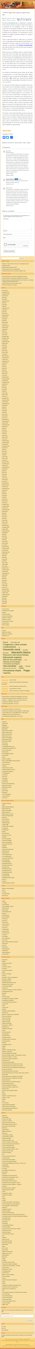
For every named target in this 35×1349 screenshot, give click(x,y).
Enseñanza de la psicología (8, 610)
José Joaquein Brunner (7, 854)
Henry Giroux (5, 922)
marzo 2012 (4, 477)
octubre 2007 (5, 571)
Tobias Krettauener (6, 952)
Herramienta (4, 987)
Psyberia (4, 1042)
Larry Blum (4, 934)
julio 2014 (4, 428)
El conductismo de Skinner (7, 701)
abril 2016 (4, 391)
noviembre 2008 (5, 548)
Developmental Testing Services (9, 1170)
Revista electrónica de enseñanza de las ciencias (12, 1063)
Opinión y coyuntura (16, 18)
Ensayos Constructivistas (25, 45)
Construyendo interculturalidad (8, 1159)
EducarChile (4, 1172)
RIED (3, 1092)
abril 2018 (4, 348)
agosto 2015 (4, 405)
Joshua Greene (5, 931)
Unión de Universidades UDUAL (9, 1301)
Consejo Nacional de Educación (8, 1156)
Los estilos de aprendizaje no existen (19, 276)
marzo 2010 (4, 520)
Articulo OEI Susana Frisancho (8, 1122)
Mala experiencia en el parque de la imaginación (12, 696)
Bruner (5, 642)
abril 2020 (4, 320)
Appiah (3, 901)
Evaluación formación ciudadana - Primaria (11, 1182)
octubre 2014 (5, 423)
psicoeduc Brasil (5, 867)
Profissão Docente (6, 1035)
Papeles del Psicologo (6, 1023)
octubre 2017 (5, 359)
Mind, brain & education (7, 1242)
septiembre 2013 (5, 446)
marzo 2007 (4, 583)
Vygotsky (28, 142)
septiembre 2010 (5, 509)
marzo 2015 (4, 414)
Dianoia (3, 831)
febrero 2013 (5, 458)
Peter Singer (4, 947)
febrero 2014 (5, 437)
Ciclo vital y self (15, 642)
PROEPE (4, 1260)
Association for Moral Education (8, 1126)
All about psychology (6, 803)
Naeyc (3, 1246)
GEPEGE (4, 845)
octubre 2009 (5, 529)
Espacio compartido (6, 758)
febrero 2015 (5, 415)
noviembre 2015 (5, 400)
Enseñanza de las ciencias (7, 984)
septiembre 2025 (5, 294)
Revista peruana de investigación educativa (11, 1081)
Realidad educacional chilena (8, 877)
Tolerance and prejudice (7, 1297)
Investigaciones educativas (8, 1000)
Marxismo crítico (5, 1239)
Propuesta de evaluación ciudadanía (9, 1263)
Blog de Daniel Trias (6, 808)
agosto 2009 (4, 532)
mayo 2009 (4, 537)
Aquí (11, 78)
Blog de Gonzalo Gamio (7, 734)
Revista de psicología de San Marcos (10, 1058)
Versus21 (4, 881)
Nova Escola (5, 1012)
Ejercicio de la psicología (12, 660)
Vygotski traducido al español (8, 882)
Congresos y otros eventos (15, 644)
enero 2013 (4, 460)
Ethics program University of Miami (9, 1180)
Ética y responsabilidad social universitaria (11, 760)
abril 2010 (4, 518)
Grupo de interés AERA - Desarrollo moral (11, 1202)
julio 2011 (4, 492)
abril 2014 (4, 433)
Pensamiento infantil (12, 670)
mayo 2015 (4, 410)
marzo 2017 (4, 371)
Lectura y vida (5, 1007)
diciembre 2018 (5, 336)
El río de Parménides (6, 838)
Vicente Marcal (5, 954)
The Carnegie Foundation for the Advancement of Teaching (14, 1292)
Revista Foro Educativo (7, 1069)
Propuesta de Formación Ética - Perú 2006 (11, 1265)
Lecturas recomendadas (7, 616)
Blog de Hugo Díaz (6, 812)
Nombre (5, 230)
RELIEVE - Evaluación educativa (9, 1049)
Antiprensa (4, 721)
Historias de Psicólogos (11, 662)
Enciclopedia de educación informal (9, 1175)
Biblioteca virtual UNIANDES (8, 888)
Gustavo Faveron (6, 764)
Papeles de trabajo (6, 1021)
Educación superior (12, 657)
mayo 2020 (4, 318)
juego (21, 666)
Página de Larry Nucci (7, 1253)
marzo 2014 (4, 435)
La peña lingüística (6, 773)
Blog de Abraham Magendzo (8, 806)
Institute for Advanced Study (8, 1212)
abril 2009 (4, 539)
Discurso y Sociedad (6, 973)
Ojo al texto (4, 776)
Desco (3, 890)
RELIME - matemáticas (7, 1051)
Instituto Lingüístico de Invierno (8, 769)
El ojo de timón (5, 755)
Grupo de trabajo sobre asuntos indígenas (11, 1203)
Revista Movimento (6, 1079)
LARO (3, 1005)
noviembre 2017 (5, 357)
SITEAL (4, 1283)
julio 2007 (4, 576)
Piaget (24, 142)
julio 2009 (4, 534)
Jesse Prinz (4, 927)
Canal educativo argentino (7, 1134)
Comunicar (4, 968)
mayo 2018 (4, 347)
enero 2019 (4, 334)
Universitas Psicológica (7, 1109)
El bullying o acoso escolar (7, 714)
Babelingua (4, 725)
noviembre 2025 (5, 292)
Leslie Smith (4, 939)
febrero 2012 (5, 479)
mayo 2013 (4, 453)
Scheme (4, 1094)
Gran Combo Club (6, 762)
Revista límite (5, 1074)
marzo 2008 (4, 562)
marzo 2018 (4, 350)
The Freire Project (6, 1294)
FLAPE (3, 1191)
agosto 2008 (4, 553)
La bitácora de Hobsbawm (7, 771)
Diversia (4, 975)
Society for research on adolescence (10, 1286)
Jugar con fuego (13, 679)
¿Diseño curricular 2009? (7, 703)
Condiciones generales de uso (24, 1340)
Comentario (6, 218)
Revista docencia (6, 1060)
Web (4, 237)
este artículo (11, 23)
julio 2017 (4, 364)
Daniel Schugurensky (6, 911)
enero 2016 (4, 396)
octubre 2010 (5, 507)
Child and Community (6, 1152)
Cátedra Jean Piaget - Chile (8, 1140)
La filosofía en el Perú (6, 1230)
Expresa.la (4, 1186)
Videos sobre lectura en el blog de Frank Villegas (20, 690)
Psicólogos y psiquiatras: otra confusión (19, 278)
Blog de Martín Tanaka (7, 739)
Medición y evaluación (6, 617)
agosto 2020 (4, 316)
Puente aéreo (5, 781)
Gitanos (4, 1198)
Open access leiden (6, 1017)
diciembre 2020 (5, 315)
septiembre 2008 (5, 552)
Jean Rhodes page (6, 1219)
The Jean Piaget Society (7, 1295)
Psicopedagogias (5, 874)
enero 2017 (4, 375)
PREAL (3, 1258)
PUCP (17, 1340)
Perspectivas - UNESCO (7, 1025)
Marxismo (4, 1237)
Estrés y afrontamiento (7, 842)
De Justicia (4, 1168)
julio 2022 (4, 302)
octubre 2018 (5, 340)
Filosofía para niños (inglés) (8, 1189)
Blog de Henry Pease (6, 735)
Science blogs (5, 790)
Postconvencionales (6, 1032)
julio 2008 (4, 555)
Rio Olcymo (4, 788)
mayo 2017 (4, 368)
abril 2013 (4, 454)
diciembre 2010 (5, 504)
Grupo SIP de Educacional (7, 849)
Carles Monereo (5, 904)
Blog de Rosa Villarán (6, 741)
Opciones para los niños (9, 668)
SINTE (3, 1281)
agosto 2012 (4, 468)
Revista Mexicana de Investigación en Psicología (12, 1076)
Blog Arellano (5, 728)
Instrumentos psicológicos (11, 664)
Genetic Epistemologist (7, 986)
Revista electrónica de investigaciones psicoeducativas (13, 1067)
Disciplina (25, 650)
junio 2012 (4, 472)
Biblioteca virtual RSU (6, 1131)
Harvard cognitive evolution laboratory (10, 1205)
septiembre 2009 (5, 530)
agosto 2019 (4, 329)
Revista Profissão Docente (7, 1083)
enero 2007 (4, 587)
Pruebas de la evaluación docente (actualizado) (12, 698)
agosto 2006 (4, 596)
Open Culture (5, 1249)
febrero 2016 (5, 394)
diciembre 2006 (5, 589)
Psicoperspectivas (6, 1041)
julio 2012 (4, 470)
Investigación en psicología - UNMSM (10, 998)
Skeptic (3, 1099)
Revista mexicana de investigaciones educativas (12, 1078)
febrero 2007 (5, 585)
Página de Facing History (7, 1251)
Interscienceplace (6, 996)
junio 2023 (4, 297)
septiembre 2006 (5, 594)
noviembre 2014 (5, 421)
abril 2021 (4, 311)
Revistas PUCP (5, 1088)
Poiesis (3, 1030)
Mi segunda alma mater (7, 1240)
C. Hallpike (4, 902)
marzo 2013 (4, 456)
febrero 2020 (5, 322)
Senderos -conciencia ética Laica (9, 1095)
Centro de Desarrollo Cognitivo (8, 1147)
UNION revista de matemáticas (8, 1106)
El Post (3, 757)
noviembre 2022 (5, 301)
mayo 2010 (4, 516)
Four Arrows (4, 918)
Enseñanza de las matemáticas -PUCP (10, 1177)
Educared (4, 1173)
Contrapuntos (5, 828)
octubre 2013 (5, 444)
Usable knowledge (6, 1302)
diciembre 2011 (5, 483)
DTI (29, 1339)
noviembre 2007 (5, 569)
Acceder (4, 630)
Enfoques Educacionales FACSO (9, 982)
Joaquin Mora (5, 1223)
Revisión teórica (5, 623)
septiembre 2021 (5, 308)
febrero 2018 (5, 352)
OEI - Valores (5, 1248)
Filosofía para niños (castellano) (9, 1187)
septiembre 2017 (5, 361)
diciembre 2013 (5, 440)
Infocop (3, 995)
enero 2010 (4, 523)
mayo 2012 (4, 474)
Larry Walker (5, 936)
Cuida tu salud (5, 751)
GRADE (4, 1200)
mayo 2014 (4, 431)
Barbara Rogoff (5, 1129)
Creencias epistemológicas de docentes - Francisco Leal (14, 1163)
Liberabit (4, 1009)
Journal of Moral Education (7, 1225)
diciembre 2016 (5, 377)
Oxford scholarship (6, 1019)
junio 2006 (4, 599)
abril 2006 (4, 603)
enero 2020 (4, 324)
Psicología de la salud (6, 868)
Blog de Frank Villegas (7, 810)
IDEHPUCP (4, 1207)
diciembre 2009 (5, 525)
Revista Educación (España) (8, 1062)
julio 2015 (4, 407)
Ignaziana (4, 993)
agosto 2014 (4, 426)
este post (17, 76)
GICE (3, 1196)
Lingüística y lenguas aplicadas (8, 1010)
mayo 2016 (4, 389)
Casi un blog (4, 743)
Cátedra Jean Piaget (6, 1138)
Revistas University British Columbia (9, 1090)
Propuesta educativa (6, 1037)
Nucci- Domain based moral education (10, 941)
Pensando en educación (7, 865)
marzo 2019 (4, 332)
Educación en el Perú (6, 835)
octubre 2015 (5, 401)
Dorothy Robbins (5, 917)
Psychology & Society (6, 1044)
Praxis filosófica (5, 1033)
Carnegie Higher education (7, 1136)
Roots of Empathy (6, 1276)
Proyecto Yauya (5, 1267)
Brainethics (4, 817)
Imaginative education (6, 1209)
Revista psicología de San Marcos (9, 1085)
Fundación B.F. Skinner (7, 1193)
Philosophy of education (7, 1028)
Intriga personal (5, 852)
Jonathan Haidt (5, 929)
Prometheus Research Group (8, 1262)
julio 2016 (4, 385)
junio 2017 (4, 366)
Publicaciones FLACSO (7, 1269)
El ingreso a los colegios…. (12, 284)
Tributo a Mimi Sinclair (6, 1299)
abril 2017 (4, 370)
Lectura (28, 666)
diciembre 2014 (5, 419)
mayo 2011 (4, 495)
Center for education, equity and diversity (10, 1143)
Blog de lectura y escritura (7, 813)
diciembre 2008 (5, 546)
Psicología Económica (6, 870)
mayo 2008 (4, 559)
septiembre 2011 (5, 488)
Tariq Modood (5, 950)
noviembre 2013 (5, 442)
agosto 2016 (4, 384)
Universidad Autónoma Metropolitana (9, 1108)
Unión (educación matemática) (8, 1104)
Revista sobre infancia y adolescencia (10, 1086)
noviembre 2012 (5, 463)
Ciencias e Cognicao (6, 966)
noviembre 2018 (5, 338)
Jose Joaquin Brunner (6, 856)
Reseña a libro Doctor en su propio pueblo (11, 269)
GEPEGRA (4, 847)
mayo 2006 (4, 601)
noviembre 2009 (5, 527)
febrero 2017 (5, 373)
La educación (5, 1003)
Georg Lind (4, 920)
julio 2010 (4, 513)
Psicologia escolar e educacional (9, 1039)
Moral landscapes (6, 859)
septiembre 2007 (5, 573)
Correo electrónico (7, 234)
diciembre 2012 (5, 461)
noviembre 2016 (5, 378)
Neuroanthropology (6, 861)
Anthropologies (5, 1117)
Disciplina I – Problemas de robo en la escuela (11, 700)
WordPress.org (5, 635)
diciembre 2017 (5, 355)
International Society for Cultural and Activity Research (13, 1214)
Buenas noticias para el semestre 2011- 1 (18, 686)
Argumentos (4, 959)
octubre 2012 (5, 465)
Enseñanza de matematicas (8, 1179)
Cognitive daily (5, 824)
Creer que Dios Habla (6, 750)
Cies (3, 1154)
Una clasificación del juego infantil (9, 716)
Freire (26, 659)
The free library (5, 1102)
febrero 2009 (5, 543)
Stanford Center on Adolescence (9, 1288)
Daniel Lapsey (5, 909)
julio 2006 (4, 598)
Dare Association (5, 1166)
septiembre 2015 (5, 403)
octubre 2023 (5, 295)
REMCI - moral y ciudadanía (8, 1274)
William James (5, 1304)
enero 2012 (4, 481)
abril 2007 (4, 582)
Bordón (3, 961)
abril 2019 (4, 331)
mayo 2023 (4, 299)
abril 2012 (4, 476)
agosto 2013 (4, 447)
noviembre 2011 (5, 484)
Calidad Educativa (6, 822)
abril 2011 (4, 497)
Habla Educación (5, 851)
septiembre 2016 (5, 382)
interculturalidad (9, 666)
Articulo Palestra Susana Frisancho (9, 1124)
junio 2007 (4, 578)
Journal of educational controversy (9, 1002)
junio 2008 (4, 557)
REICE (3, 1048)
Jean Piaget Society (6, 1218)
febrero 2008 (5, 564)
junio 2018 (4, 345)
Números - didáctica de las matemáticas (10, 1014)
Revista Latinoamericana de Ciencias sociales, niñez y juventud (15, 1072)
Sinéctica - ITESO (6, 1097)
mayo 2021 (4, 309)
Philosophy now (5, 1026)
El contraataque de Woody (7, 753)
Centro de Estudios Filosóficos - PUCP (10, 1149)
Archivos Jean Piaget (6, 1119)
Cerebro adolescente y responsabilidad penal (11, 712)
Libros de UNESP (6, 893)
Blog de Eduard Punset (7, 732)
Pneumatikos (5, 780)
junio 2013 (4, 451)
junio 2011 (4, 493)
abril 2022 (4, 306)
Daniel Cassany (5, 908)
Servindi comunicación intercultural (9, 1279)
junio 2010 (4, 514)
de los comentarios (7, 633)
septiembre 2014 (5, 424)
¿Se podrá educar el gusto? (15, 688)
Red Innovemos (5, 1272)
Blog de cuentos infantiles (7, 730)
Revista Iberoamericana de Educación (10, 1071)
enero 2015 (4, 417)
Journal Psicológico (6, 1226)
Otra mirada (4, 778)
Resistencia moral (6, 265)
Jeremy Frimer (5, 925)
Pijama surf (4, 1256)
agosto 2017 (4, 362)
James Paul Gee (5, 924)
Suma (3, 1101)
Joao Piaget (4, 1221)
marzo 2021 (4, 313)
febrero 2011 (5, 500)
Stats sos (4, 879)
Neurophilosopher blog (7, 863)
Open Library (5, 895)
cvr (19, 647)
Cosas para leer (5, 608)
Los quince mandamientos (7, 858)
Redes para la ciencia (6, 785)
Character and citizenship (7, 1150)
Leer (3, 1235)
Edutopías (4, 836)
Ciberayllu (4, 964)
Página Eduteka (5, 1255)
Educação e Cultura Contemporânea (9, 977)
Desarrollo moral (11, 649)
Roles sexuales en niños (16, 283)
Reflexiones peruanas (6, 787)
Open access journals (6, 1016)
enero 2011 (4, 502)
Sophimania (4, 792)
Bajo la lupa (4, 1127)
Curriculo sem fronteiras (7, 970)
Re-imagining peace (6, 1271)
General (9, 18)
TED (3, 1290)
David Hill (4, 913)
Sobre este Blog (5, 624)
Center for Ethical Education (8, 1145)
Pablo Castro (5, 943)
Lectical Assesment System (8, 1233)
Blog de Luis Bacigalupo (7, 737)
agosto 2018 (4, 343)
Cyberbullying (5, 1165)
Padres (21, 668)
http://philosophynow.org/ (7, 991)
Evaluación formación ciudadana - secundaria (11, 1184)
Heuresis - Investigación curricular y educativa (12, 989)
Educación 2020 (5, 833)
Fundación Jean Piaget (7, 1195)
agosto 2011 (4, 490)
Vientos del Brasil (5, 796)
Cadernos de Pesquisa (7, 963)
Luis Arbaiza (4, 774)
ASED (3, 805)
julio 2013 (4, 449)
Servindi (4, 1278)
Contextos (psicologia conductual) (9, 1161)
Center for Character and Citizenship (10, 1141)
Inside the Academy (6, 1210)
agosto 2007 (4, 575)
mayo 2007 (4, 580)
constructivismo (10, 142)
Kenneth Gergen (5, 932)
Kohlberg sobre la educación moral (9, 267)
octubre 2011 (5, 486)
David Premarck (5, 915)
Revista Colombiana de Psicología (9, 1053)
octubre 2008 (5, 550)
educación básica (18, 142)
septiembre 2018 (5, 341)
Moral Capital (5, 1244)
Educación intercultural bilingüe (16, 655)
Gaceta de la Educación (7, 843)
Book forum (4, 1133)
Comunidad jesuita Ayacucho (8, 746)
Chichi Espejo (5, 744)
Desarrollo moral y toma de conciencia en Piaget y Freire (14, 270)
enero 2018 (4, 354)
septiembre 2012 (5, 467)
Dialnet (3, 972)
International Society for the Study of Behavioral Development (15, 1216)
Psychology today (6, 875)
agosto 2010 (4, 511)
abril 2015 (4, 412)
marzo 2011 (4, 499)
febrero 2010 (5, 522)
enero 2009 (4, 545)
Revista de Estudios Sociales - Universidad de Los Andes (14, 1055)
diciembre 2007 (5, 567)
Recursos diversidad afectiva (8, 783)
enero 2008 (4, 566)
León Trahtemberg (6, 938)
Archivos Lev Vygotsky (7, 1120)
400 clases (4, 1115)
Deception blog (5, 829)
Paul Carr (4, 945)
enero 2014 (4, 438)
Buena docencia (5, 821)
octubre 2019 (5, 327)
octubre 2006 (5, 592)
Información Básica (6, 614)
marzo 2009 (4, 541)
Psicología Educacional (7, 872)
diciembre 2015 (5, 398)
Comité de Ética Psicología (7, 826)
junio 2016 (4, 387)
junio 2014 (4, 430)
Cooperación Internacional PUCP (9, 748)
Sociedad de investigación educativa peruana (11, 1285)
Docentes (6, 653)
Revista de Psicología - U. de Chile (9, 1056)
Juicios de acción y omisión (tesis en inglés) (11, 1228)
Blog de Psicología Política (7, 815)
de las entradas (6, 632)
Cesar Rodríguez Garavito (7, 906)
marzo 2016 (4, 393)
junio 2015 (4, 408)
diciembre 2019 (5, 325)
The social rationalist (6, 794)
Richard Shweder (6, 948)
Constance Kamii (5, 1157)
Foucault (4, 892)
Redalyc (4, 1046)
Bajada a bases (5, 727)
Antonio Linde (5, 723)
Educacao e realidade (6, 979)
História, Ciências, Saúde (7, 767)
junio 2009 (4, 536)
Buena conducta (5, 819)
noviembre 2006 (5, 591)
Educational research (6, 980)
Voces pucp (4, 797)
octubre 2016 (5, 380)
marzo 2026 (4, 290)
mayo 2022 (4, 304)
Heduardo (4, 765)
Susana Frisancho (10, 179)
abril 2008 (4, 560)
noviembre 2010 (5, 506)
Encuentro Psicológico (7, 840)
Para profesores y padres (7, 621)
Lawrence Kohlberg (6, 1232)
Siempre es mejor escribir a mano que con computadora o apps (15, 263)
